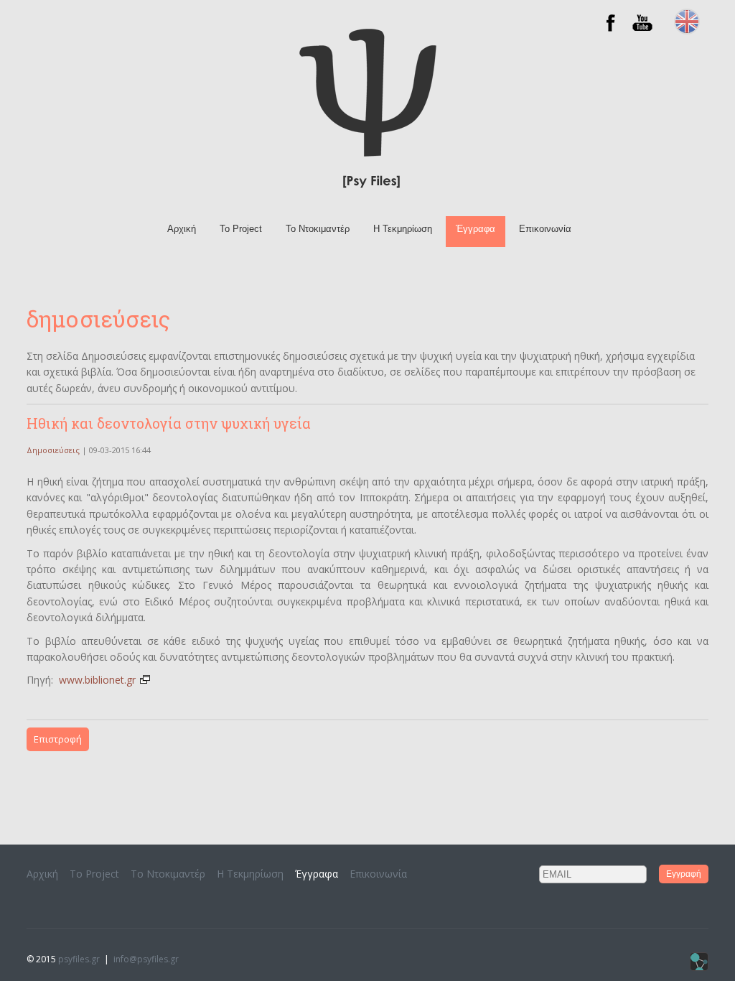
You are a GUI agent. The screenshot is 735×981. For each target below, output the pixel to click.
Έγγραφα (475, 228)
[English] (687, 30)
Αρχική (181, 228)
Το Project (241, 228)
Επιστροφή (58, 739)
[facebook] (610, 30)
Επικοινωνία (545, 228)
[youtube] (642, 30)
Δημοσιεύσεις (53, 450)
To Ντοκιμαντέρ (318, 228)
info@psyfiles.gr (146, 959)
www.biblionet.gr (99, 680)
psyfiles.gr (79, 959)
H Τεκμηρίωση (402, 228)
